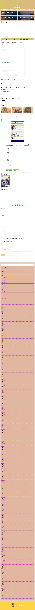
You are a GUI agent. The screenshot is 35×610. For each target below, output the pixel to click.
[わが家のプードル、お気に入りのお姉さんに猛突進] (19, 205)
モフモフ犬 (14, 209)
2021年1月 (2, 465)
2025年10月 (3, 327)
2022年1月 (2, 436)
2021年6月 (2, 453)
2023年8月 (3, 390)
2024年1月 (2, 378)
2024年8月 (3, 361)
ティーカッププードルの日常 (5, 209)
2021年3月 (2, 460)
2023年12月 (3, 380)
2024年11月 (3, 353)
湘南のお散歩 (22, 209)
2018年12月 (3, 526)
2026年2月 (3, 317)
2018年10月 (3, 531)
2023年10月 (3, 385)
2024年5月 (3, 368)
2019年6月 (2, 511)
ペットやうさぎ (4, 208)
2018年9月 (2, 533)
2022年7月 (3, 421)
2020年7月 (3, 480)
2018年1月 (2, 553)
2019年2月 (2, 521)
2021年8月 (2, 448)
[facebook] (15, 205)
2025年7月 (3, 334)
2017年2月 (2, 579)
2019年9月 (2, 504)
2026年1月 (2, 319)
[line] (22, 205)
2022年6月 (3, 424)
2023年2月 (3, 404)
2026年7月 (3, 305)
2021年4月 (2, 458)
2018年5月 (2, 543)
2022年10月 (3, 414)
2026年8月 (3, 302)
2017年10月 (3, 560)
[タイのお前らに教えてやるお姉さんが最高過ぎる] (28, 110)
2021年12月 (3, 438)
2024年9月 (3, 358)
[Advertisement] (8, 29)
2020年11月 (3, 470)
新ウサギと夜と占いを (17, 7)
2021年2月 (2, 463)
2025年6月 (3, 336)
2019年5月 (2, 514)
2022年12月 (3, 409)
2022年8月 (3, 419)
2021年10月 (3, 443)
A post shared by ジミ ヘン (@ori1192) (13, 75)
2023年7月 (3, 392)
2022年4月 (3, 429)
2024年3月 (3, 373)
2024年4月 (3, 370)
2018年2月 (2, 550)
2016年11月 (3, 587)
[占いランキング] (5, 186)
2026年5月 (3, 310)
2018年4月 (2, 545)
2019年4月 (2, 516)
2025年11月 (3, 324)
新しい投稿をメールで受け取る (6, 249)
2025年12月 (3, 322)
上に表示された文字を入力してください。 (7, 241)
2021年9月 (2, 446)
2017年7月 (2, 567)
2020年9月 (3, 475)
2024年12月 (3, 351)
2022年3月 (3, 431)
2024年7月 (3, 363)
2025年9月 (3, 329)
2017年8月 (2, 565)
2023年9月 (3, 387)
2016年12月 (3, 584)
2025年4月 (3, 341)
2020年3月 (3, 489)
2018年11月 (3, 528)
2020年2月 (3, 492)
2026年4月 (3, 312)
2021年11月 (3, 441)
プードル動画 (11, 209)
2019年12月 (3, 497)
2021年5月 (2, 455)
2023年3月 (3, 402)
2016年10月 (3, 589)
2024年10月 (3, 356)
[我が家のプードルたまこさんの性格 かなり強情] (17, 110)
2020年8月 (3, 477)
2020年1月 (2, 494)
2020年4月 (3, 487)
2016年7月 (2, 596)
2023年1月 (2, 407)
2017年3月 (2, 577)
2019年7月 (2, 509)
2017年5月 (2, 572)
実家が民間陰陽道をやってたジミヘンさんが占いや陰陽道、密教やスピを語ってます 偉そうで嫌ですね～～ (15, 9)
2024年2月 (3, 375)
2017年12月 (3, 555)
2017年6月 (2, 570)
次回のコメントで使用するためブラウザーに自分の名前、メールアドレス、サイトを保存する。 (15, 238)
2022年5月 (3, 426)
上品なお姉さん (18, 209)
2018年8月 (2, 536)
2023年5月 (3, 397)
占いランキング (3, 187)
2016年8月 (2, 594)
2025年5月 (3, 339)
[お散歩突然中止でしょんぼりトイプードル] (6, 110)
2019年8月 (2, 506)
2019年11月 (3, 499)
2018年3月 (2, 548)
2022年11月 (3, 412)
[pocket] (17, 205)
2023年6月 (3, 395)
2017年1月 (2, 582)
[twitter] (13, 205)
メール (3, 231)
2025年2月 (3, 346)
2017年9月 (2, 562)
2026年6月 (3, 307)
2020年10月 (3, 472)
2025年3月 (3, 344)
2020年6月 (3, 482)
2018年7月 (2, 538)
